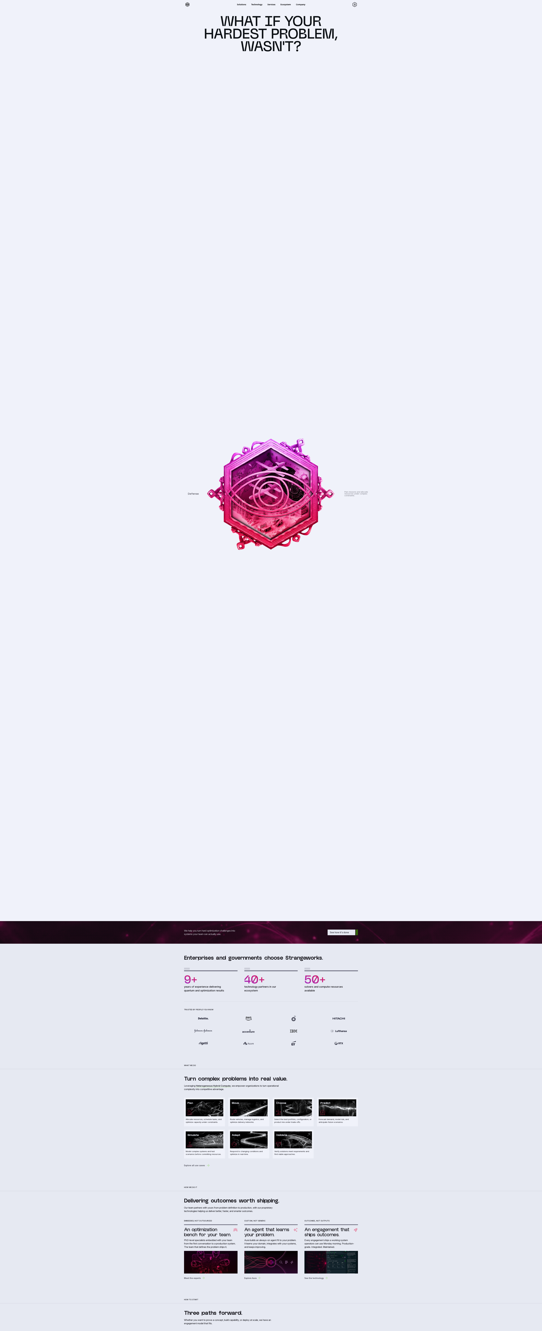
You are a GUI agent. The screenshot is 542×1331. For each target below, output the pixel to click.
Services (271, 4)
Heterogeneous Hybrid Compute (213, 1085)
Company (300, 4)
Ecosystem (285, 4)
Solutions (241, 4)
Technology (256, 4)
